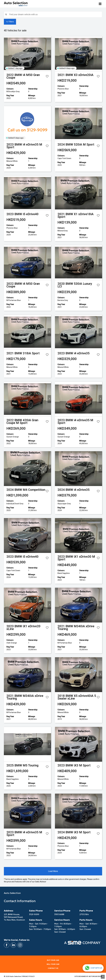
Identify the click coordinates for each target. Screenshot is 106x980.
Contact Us (53, 968)
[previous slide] (5, 54)
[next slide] (49, 54)
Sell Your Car (53, 964)
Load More (53, 871)
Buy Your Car (53, 960)
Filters (11, 21)
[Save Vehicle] (47, 76)
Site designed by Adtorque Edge (88, 976)
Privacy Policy (28, 976)
